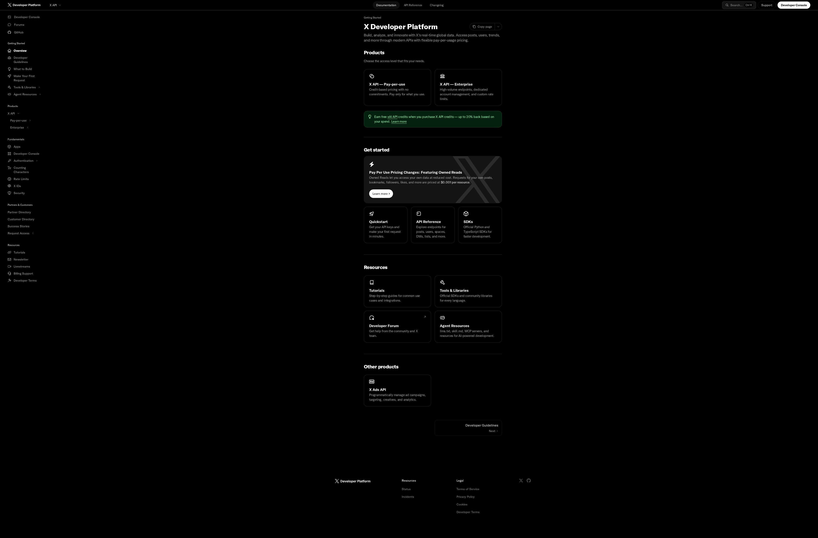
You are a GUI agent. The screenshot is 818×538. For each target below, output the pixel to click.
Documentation (386, 5)
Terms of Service (468, 489)
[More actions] (498, 26)
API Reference (413, 5)
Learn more (399, 121)
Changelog (437, 5)
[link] (397, 87)
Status (406, 489)
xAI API (392, 117)
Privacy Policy (466, 496)
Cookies (462, 504)
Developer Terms (468, 512)
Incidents (408, 496)
